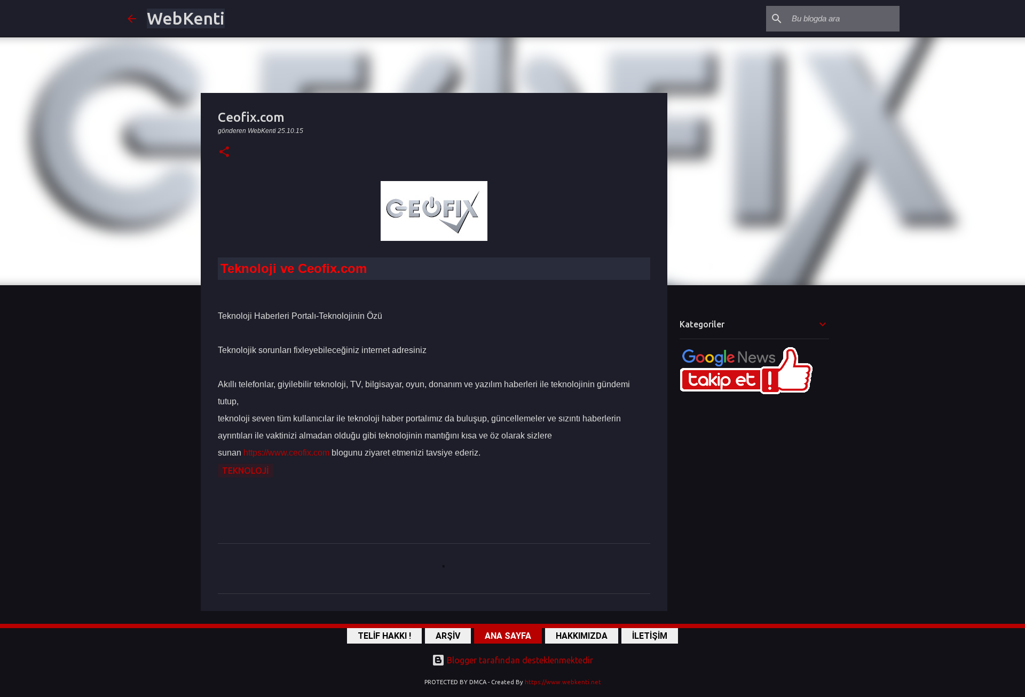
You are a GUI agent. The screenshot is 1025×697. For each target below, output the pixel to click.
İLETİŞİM (649, 636)
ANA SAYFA (508, 636)
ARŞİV (448, 636)
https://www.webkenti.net (563, 682)
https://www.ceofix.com (286, 452)
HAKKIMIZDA (582, 636)
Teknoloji (245, 470)
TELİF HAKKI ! (384, 636)
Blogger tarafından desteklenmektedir (519, 660)
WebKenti (186, 18)
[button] (224, 152)
